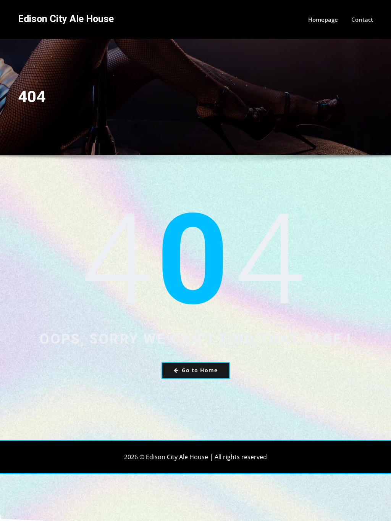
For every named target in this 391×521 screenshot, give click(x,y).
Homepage (323, 19)
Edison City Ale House (66, 18)
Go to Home (200, 370)
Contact (362, 19)
